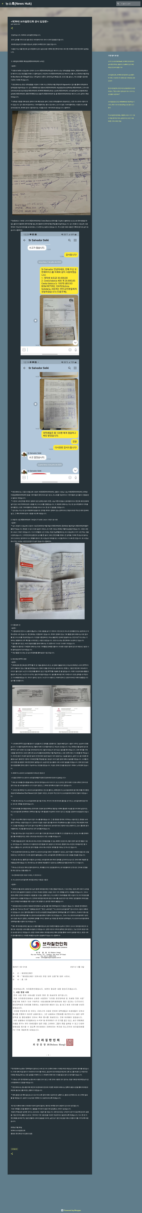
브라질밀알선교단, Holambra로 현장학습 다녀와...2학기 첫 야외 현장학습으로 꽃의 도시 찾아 (121, 104)
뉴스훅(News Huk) (18, 3)
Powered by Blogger (72, 1210)
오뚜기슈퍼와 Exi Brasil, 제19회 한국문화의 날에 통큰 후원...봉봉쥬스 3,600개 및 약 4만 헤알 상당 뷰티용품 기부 (121, 64)
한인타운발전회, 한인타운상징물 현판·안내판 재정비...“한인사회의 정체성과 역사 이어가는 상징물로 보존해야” (121, 91)
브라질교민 (14, 1149)
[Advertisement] (50, 1190)
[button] (12, 28)
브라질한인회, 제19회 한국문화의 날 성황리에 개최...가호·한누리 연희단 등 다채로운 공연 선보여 (121, 78)
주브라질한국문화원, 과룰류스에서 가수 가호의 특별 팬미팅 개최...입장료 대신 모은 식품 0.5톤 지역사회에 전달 (121, 118)
